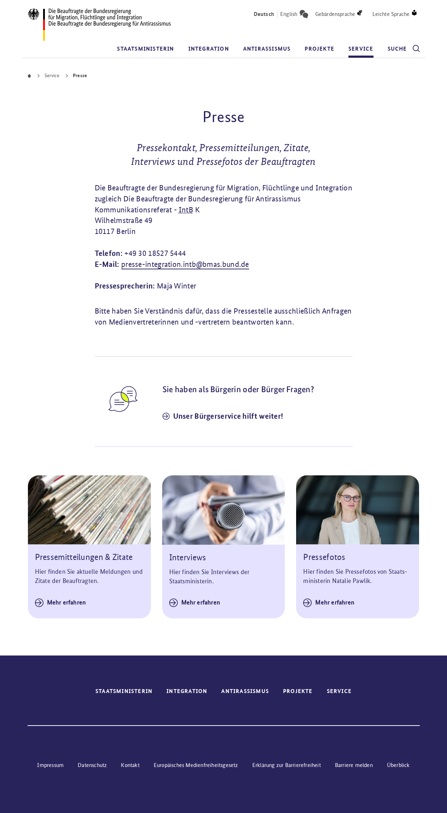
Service (360, 48)
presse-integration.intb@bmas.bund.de (185, 264)
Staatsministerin (145, 48)
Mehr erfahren (66, 602)
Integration (208, 48)
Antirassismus (267, 48)
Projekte (319, 48)
